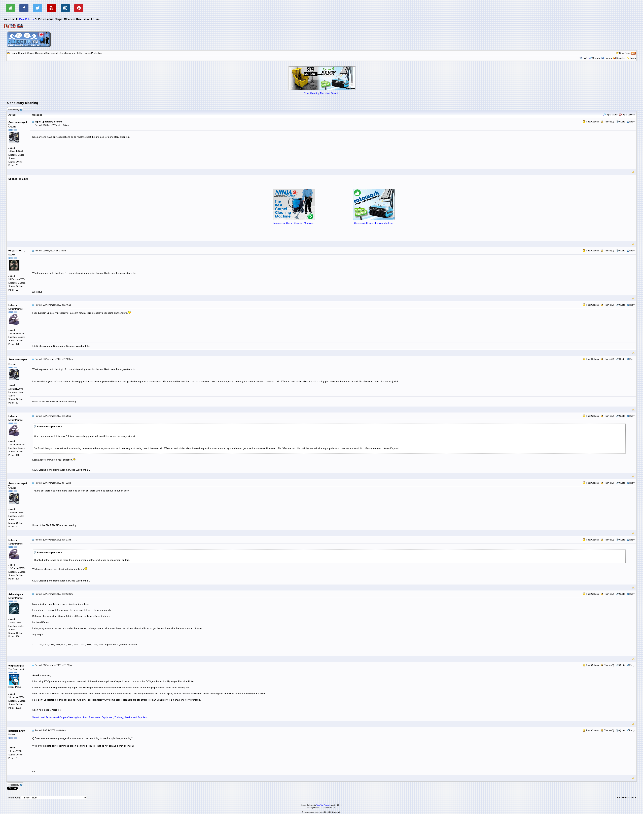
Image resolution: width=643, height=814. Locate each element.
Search (596, 58)
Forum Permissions (626, 797)
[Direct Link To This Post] (33, 121)
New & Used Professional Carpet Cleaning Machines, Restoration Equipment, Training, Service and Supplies (89, 717)
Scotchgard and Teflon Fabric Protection (80, 53)
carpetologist (16, 665)
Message (37, 114)
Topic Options (628, 115)
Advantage (15, 594)
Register (620, 58)
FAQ (585, 58)
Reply (632, 121)
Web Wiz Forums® (323, 805)
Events (608, 58)
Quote (622, 121)
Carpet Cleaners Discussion (42, 53)
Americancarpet (17, 122)
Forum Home (18, 53)
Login (633, 58)
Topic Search (612, 115)
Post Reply (13, 109)
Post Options (592, 121)
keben (12, 305)
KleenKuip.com (27, 19)
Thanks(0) (608, 121)
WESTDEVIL (16, 251)
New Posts (624, 53)
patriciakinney (16, 730)
